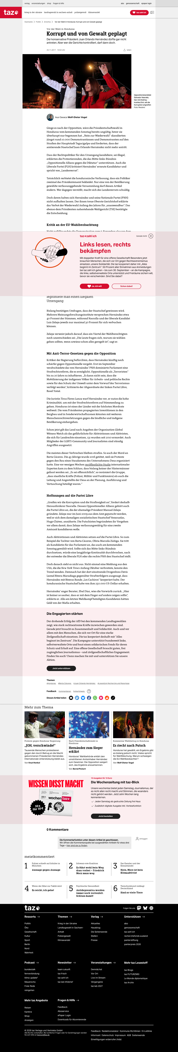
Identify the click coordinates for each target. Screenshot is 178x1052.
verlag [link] (27, 3)
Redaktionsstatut (110, 1031)
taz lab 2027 (97, 986)
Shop (27, 1016)
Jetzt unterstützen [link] (61, 668)
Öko (26, 927)
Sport (27, 940)
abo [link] (122, 3)
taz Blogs (128, 970)
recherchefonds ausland (136, 936)
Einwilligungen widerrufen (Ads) (106, 1039)
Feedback (62, 1007)
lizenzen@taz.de (43, 1035)
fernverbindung (31, 973)
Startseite (28, 22)
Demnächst (96, 969)
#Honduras (51, 683)
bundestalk (29, 969)
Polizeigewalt (64, 936)
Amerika (47, 22)
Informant (96, 1035)
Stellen (94, 936)
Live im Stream (98, 977)
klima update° (31, 977)
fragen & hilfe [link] (58, 3)
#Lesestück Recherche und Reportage (113, 683)
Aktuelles (95, 923)
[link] (33, 12)
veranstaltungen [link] (38, 3)
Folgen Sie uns (129, 908)
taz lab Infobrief (65, 982)
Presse (94, 940)
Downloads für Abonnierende (72, 1019)
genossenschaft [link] (132, 3)
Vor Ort (94, 973)
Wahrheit (28, 952)
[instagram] (151, 909)
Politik (38, 22)
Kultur (27, 936)
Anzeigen (28, 1020)
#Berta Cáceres (65, 683)
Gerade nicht (141, 236)
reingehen (29, 990)
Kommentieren (65, 691)
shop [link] (49, 3)
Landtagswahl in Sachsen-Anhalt (70, 929)
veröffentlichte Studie (98, 464)
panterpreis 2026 (132, 944)
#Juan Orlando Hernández (84, 683)
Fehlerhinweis (79, 691)
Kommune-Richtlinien (130, 1031)
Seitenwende (138, 1035)
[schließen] (151, 236)
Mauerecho (30, 982)
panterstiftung (131, 940)
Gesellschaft (30, 931)
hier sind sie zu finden (77, 845)
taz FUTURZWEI (131, 974)
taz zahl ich (129, 931)
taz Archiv (129, 982)
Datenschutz (108, 1035)
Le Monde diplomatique (136, 978)
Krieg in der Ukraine (67, 923)
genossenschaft (132, 927)
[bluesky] (145, 909)
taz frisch (62, 973)
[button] (152, 12)
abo (126, 923)
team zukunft (64, 969)
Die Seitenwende (99, 931)
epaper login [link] (146, 3)
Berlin (27, 944)
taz (32, 908)
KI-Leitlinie (147, 1031)
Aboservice (63, 1011)
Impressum (120, 1035)
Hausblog (95, 927)
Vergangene (97, 982)
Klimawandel (64, 940)
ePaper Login (64, 1015)
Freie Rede (29, 986)
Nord (26, 948)
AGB (129, 1035)
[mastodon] (139, 909)
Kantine (28, 1011)
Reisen (27, 1007)
